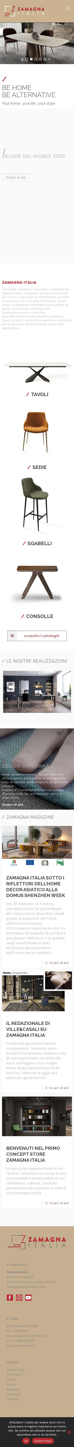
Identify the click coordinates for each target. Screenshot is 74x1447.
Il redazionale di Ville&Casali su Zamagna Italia (28, 1029)
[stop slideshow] (49, 59)
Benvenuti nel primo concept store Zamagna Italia (33, 1154)
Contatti (13, 1399)
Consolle (37, 616)
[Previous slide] (7, 699)
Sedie (37, 467)
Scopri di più (59, 963)
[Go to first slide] (64, 699)
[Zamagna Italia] (33, 11)
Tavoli (37, 394)
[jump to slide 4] (40, 59)
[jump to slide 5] (45, 59)
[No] (69, 1432)
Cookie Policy (43, 1441)
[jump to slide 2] (31, 59)
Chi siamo (14, 1374)
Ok (26, 1441)
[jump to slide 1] (26, 59)
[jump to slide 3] (36, 59)
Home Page (16, 1369)
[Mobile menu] (68, 8)
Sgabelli (37, 543)
